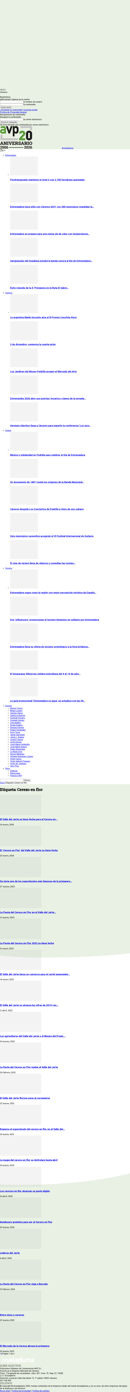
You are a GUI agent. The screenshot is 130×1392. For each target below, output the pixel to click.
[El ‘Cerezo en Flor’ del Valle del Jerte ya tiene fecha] (20, 845)
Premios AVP (16, 776)
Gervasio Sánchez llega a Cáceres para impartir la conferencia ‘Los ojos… (50, 425)
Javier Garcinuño (17, 735)
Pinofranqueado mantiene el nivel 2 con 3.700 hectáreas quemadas (47, 179)
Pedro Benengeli (17, 749)
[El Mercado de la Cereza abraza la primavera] (20, 1341)
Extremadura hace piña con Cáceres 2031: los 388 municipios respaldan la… (52, 206)
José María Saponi (18, 747)
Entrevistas (15, 773)
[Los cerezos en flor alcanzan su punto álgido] (20, 1186)
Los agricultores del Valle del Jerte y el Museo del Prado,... (33, 1036)
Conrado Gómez (17, 720)
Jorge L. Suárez (17, 737)
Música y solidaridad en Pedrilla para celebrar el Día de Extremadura (47, 455)
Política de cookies (41, 1391)
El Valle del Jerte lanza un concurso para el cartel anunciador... (35, 974)
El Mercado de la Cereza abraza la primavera (24, 1346)
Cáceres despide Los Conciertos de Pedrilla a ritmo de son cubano (47, 509)
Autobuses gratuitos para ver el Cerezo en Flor (26, 1222)
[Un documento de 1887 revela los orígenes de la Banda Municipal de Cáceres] (24, 477)
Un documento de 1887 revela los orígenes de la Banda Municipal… (47, 482)
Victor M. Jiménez (18, 763)
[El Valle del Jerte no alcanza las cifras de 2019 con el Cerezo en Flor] (20, 1000)
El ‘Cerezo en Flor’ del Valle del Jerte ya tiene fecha (29, 850)
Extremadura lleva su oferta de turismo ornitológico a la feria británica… (49, 646)
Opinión (8, 706)
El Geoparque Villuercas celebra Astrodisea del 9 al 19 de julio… (45, 673)
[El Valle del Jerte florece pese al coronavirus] (20, 1093)
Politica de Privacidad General (13, 112)
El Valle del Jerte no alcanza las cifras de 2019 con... (29, 1005)
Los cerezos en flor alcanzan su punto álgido (25, 1191)
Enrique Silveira (17, 727)
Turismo (8, 568)
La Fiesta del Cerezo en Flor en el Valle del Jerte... (28, 912)
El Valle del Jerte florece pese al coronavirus (25, 1098)
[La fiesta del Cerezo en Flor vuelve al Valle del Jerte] (20, 1062)
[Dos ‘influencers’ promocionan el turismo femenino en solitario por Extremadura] (24, 615)
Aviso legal (5, 1391)
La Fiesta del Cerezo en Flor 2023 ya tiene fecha (27, 943)
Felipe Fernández (18, 730)
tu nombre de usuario (32, 102)
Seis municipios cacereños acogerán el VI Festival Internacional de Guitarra (51, 536)
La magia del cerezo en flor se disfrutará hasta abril (29, 1160)
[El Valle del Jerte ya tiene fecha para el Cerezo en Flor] (20, 814)
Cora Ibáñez (15, 723)
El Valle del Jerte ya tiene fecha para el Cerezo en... (29, 819)
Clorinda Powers (17, 718)
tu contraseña (29, 104)
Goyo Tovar (15, 732)
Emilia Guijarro (16, 725)
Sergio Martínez (17, 754)
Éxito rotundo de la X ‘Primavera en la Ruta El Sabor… (39, 288)
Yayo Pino (14, 766)
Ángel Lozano (16, 710)
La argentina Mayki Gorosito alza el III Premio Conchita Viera (43, 317)
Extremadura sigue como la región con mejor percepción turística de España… (53, 592)
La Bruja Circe (16, 751)
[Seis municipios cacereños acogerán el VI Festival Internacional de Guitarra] (24, 531)
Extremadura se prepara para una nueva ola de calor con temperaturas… (50, 234)
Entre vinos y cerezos (12, 1315)
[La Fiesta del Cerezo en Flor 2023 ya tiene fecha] (20, 938)
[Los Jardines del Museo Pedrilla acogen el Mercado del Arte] (24, 366)
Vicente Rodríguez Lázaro (21, 756)
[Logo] (2, 151)
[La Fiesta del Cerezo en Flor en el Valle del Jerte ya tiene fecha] (20, 907)
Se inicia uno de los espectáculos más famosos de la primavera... (36, 881)
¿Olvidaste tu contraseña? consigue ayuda (18, 110)
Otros (7, 768)
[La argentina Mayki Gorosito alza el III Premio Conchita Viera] (24, 312)
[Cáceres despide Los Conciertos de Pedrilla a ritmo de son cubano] (24, 504)
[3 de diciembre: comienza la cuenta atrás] (24, 339)
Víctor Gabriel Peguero (20, 761)
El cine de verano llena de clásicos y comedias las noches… (42, 563)
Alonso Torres (16, 708)
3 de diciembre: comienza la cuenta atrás (33, 344)
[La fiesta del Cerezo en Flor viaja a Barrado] (20, 1279)
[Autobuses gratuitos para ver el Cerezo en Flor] (20, 1217)
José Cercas (15, 742)
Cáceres (8, 293)
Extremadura (10, 155)
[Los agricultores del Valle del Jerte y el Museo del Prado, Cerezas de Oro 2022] (20, 1031)
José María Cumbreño (20, 744)
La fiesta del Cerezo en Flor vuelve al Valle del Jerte (29, 1067)
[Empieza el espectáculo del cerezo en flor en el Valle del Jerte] (20, 1124)
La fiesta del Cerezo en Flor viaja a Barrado (24, 1284)
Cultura (8, 430)
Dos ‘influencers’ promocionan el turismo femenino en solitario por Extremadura (54, 619)
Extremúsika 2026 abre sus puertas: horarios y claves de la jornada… (48, 398)
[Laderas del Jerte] (20, 1248)
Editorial (13, 771)
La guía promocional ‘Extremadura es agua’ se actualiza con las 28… (47, 700)
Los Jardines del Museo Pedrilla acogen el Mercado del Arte (43, 371)
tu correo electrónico (32, 119)
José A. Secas (16, 739)
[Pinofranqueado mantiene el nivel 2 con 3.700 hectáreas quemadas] (24, 175)
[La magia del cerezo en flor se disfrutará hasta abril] (20, 1155)
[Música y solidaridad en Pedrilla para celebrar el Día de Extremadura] (24, 450)
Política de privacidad (21, 1391)
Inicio (2, 783)
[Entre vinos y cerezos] (20, 1310)
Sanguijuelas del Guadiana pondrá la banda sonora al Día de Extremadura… (51, 261)
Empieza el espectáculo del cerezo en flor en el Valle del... (32, 1129)
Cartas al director (17, 715)
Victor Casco (15, 759)
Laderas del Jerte (10, 1253)
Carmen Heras (16, 713)
